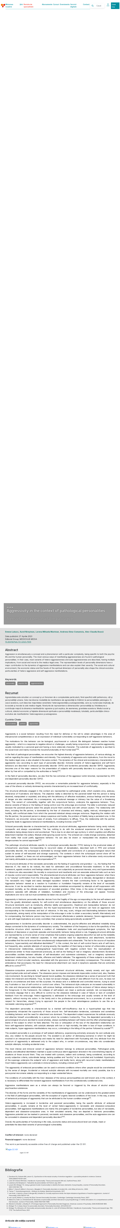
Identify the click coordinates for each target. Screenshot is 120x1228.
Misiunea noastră (9, 6)
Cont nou (114, 6)
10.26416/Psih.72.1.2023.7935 (18, 642)
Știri (21, 4)
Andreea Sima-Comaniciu (72, 632)
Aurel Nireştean (27, 632)
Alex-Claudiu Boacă (94, 632)
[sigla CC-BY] (13, 1154)
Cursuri (56, 4)
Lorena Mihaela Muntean (47, 632)
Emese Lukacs (12, 632)
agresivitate (34, 724)
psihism (23, 724)
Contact (86, 4)
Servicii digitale (73, 6)
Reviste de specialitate (28, 6)
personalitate (11, 724)
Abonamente (47, 4)
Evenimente (65, 4)
